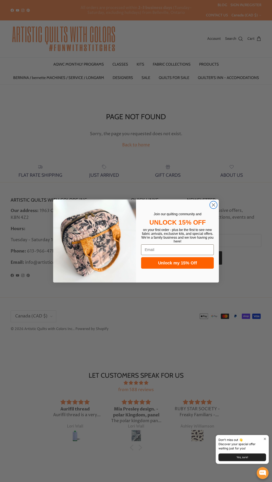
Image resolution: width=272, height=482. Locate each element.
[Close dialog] (213, 205)
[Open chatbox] (263, 473)
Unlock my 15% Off (177, 263)
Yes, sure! (242, 457)
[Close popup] (264, 438)
